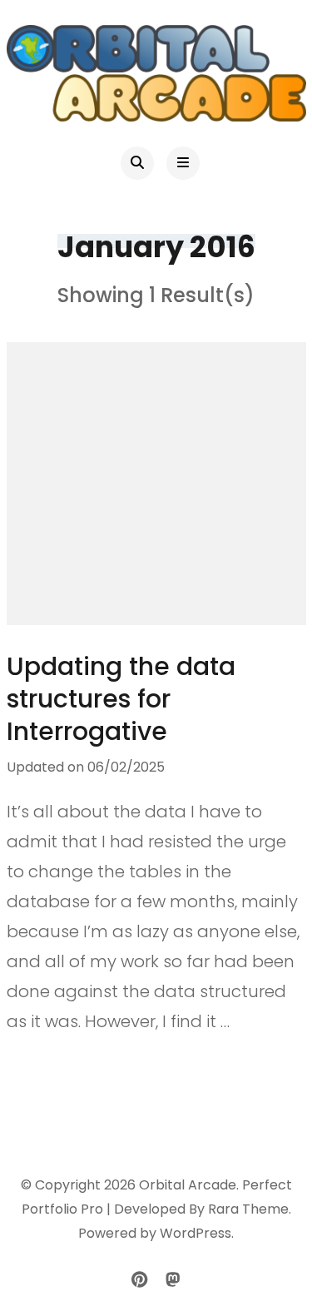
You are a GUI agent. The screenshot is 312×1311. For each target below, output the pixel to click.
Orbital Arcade (187, 1184)
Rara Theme (248, 1209)
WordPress (195, 1233)
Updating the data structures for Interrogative (121, 698)
